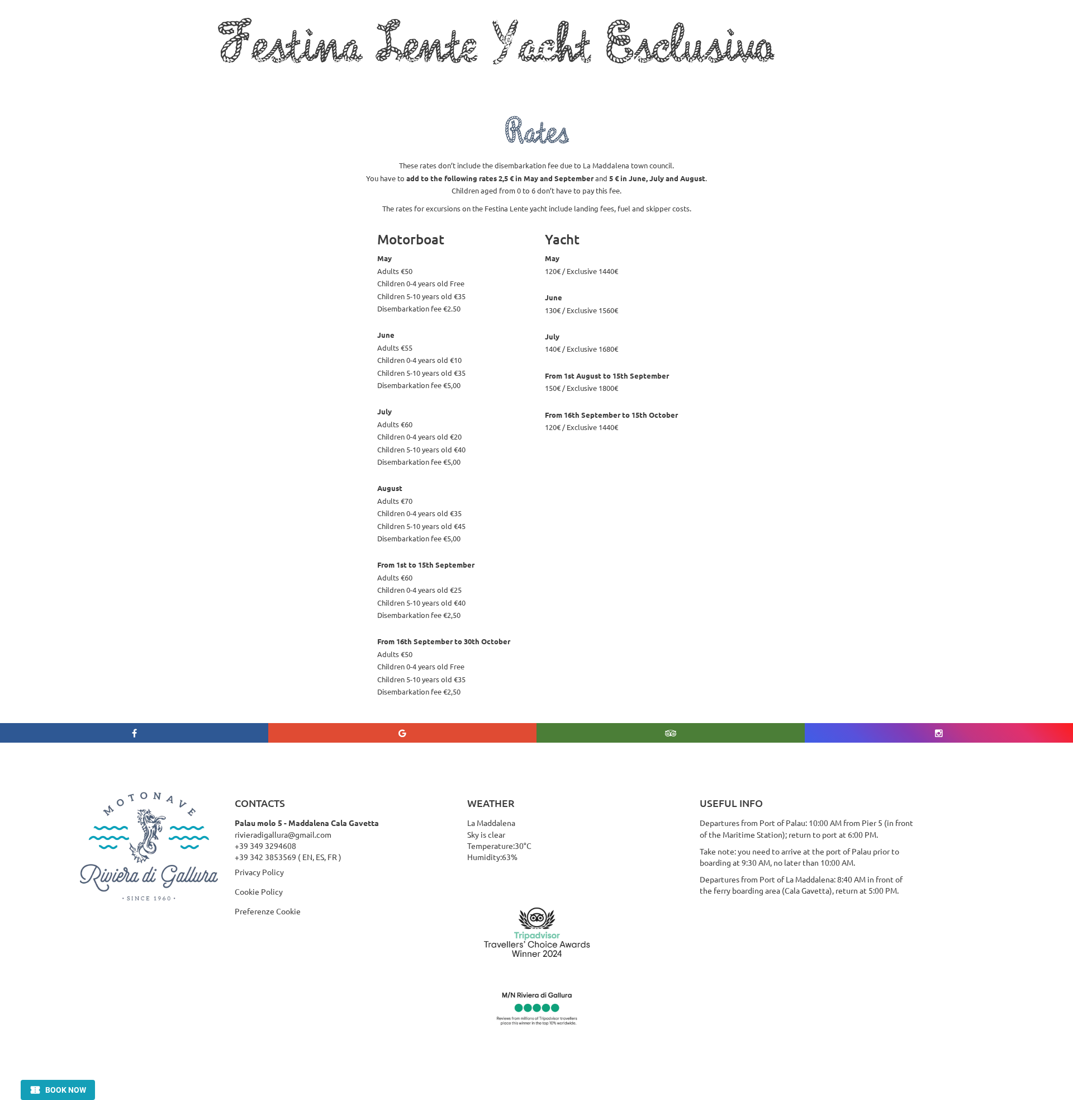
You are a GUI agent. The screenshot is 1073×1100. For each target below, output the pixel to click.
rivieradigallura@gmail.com (283, 834)
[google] (402, 733)
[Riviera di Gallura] (511, 61)
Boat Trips (276, 60)
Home (147, 60)
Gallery (641, 60)
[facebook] (134, 733)
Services (345, 60)
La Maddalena (414, 60)
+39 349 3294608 (265, 846)
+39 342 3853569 (265, 857)
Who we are (207, 60)
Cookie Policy (259, 891)
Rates (591, 60)
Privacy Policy (259, 872)
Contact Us (762, 60)
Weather (698, 60)
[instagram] (939, 733)
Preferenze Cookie (268, 911)
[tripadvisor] (670, 733)
